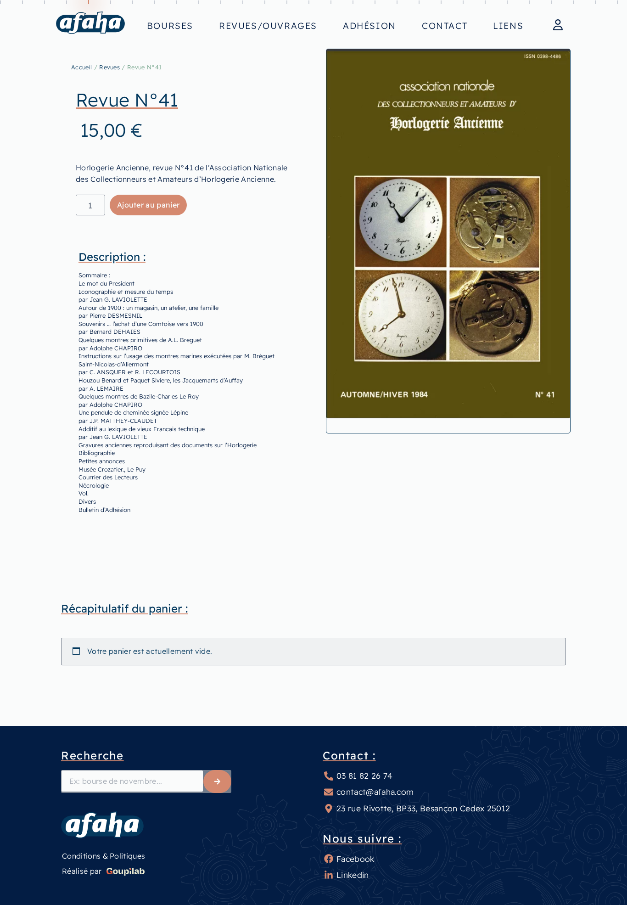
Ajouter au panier (148, 204)
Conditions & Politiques (103, 855)
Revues (109, 67)
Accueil (81, 67)
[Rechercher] (217, 781)
